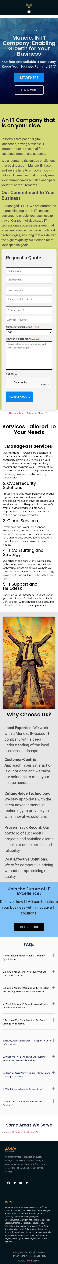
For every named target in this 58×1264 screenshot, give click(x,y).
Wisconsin (42, 1238)
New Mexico (32, 1226)
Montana (17, 1223)
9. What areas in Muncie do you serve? (23, 1089)
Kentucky (8, 1217)
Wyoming (8, 1241)
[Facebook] (8, 1182)
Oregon (7, 1232)
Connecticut (19, 1210)
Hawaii (7, 1213)
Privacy (15, 1256)
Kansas (41, 1213)
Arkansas (33, 1207)
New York (43, 1226)
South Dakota (10, 1235)
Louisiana (18, 1217)
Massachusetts (11, 1220)
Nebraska (27, 1223)
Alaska (17, 1207)
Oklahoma (42, 1229)
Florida (38, 1210)
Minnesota (34, 1220)
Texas (31, 1235)
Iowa (35, 1213)
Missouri (8, 1223)
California (43, 1207)
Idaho (14, 1213)
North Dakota (25, 1229)
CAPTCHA (11, 374)
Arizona (24, 1207)
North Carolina (11, 1229)
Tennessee (23, 1235)
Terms (22, 1256)
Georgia (46, 1210)
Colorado (8, 1210)
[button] (29, 11)
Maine (26, 1217)
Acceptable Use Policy (36, 1256)
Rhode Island (31, 1232)
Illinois (21, 1213)
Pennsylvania (18, 1232)
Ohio (34, 1229)
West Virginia (30, 1238)
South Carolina (45, 1232)
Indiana (20, 413)
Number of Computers (22, 327)
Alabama (8, 1207)
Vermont (44, 1235)
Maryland (34, 1217)
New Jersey (20, 1226)
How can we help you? (22, 339)
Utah (37, 1235)
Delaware (30, 1210)
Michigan (24, 1220)
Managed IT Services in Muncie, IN (19, 1132)
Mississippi (45, 1220)
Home (12, 413)
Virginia (7, 1238)
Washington (17, 1238)
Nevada (36, 1223)
